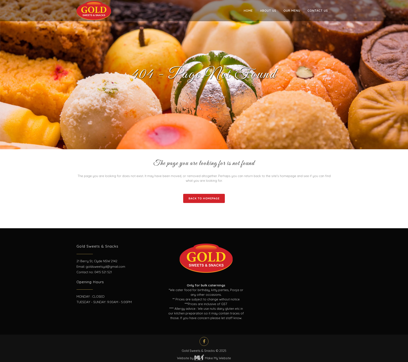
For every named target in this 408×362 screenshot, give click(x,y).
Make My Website (217, 358)
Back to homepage (204, 198)
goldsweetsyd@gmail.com (105, 267)
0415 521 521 (103, 272)
